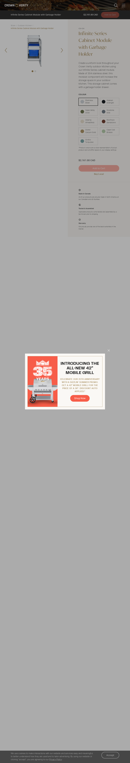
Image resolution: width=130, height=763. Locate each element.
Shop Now (79, 398)
